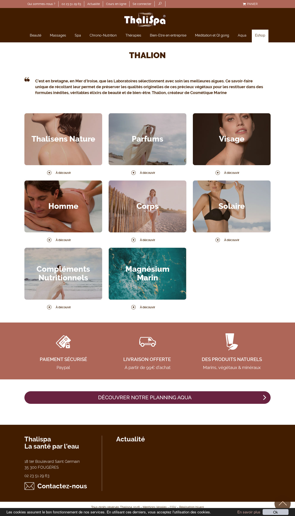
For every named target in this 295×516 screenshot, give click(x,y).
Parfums (147, 139)
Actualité (93, 4)
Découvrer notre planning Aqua (145, 398)
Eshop (260, 35)
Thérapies (133, 35)
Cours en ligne (116, 4)
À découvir (63, 172)
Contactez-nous (62, 486)
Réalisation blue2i (191, 507)
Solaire (232, 206)
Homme (63, 206)
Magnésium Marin (147, 273)
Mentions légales (155, 507)
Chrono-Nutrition (103, 35)
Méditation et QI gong (212, 35)
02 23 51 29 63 (71, 4)
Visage (231, 139)
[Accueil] (147, 19)
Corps (147, 206)
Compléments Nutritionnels (63, 273)
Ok (275, 512)
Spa (78, 35)
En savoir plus (248, 511)
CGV (173, 507)
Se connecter (142, 4)
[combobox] (160, 4)
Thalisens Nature (63, 139)
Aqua (242, 35)
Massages (58, 35)
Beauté (35, 35)
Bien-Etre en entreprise (168, 35)
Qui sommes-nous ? (41, 4)
